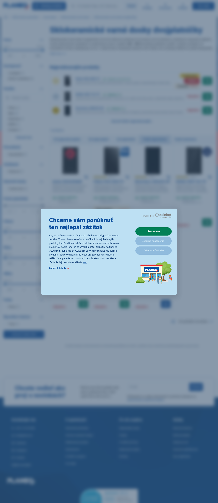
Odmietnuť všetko (154, 250)
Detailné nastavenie (153, 241)
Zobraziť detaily (59, 268)
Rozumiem (153, 231)
